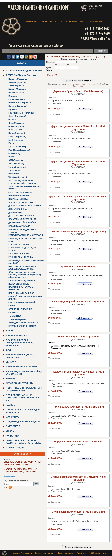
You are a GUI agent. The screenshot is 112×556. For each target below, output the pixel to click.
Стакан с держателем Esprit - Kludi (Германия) (78, 512)
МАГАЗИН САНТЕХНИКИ (56, 57)
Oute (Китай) (14, 153)
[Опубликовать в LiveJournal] (22, 57)
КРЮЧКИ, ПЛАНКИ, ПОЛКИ (20, 257)
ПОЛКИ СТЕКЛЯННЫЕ (18, 284)
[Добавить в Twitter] (17, 57)
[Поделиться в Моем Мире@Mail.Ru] (26, 57)
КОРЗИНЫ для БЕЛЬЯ (18, 244)
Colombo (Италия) (16, 99)
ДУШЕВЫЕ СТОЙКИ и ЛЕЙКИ (22, 223)
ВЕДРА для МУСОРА (18, 199)
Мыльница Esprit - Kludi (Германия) (78, 336)
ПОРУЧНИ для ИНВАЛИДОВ (21, 293)
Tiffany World (14, 170)
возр (77, 84)
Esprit (11, 143)
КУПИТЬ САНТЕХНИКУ (73, 21)
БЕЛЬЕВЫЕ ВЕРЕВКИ (18, 195)
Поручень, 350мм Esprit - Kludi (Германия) (78, 441)
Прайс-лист (82, 553)
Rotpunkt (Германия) (17, 79)
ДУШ (8, 350)
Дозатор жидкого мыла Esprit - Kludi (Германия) (78, 231)
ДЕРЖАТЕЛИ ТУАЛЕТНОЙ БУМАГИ (24, 206)
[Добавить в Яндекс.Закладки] (35, 57)
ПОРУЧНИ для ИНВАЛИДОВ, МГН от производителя (24, 389)
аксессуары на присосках (20, 192)
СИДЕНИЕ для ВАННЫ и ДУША (23, 421)
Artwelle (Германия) (17, 82)
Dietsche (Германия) (17, 106)
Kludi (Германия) (16, 140)
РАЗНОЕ (10, 405)
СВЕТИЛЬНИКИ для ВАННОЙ (21, 302)
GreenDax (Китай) (16, 126)
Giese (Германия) (16, 123)
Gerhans (12, 119)
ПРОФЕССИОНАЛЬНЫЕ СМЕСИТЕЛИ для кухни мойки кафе (22, 397)
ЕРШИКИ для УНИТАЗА (19, 226)
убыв (82, 84)
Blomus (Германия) (17, 89)
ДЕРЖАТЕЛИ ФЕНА (17, 209)
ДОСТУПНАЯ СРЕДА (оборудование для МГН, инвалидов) (19, 342)
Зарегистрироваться (45, 553)
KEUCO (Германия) (17, 136)
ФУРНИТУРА (12, 435)
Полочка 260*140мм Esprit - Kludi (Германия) (78, 407)
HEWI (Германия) (16, 130)
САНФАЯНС (12, 416)
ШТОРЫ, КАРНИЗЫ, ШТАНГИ (22, 326)
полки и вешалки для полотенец (23, 280)
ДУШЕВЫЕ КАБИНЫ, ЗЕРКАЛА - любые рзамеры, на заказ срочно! (22, 463)
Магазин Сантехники (22, 553)
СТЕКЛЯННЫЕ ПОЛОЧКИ (20, 309)
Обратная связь (98, 553)
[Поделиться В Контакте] (13, 57)
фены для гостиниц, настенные (23, 323)
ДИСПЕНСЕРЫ (15, 212)
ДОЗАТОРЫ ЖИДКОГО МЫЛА (22, 219)
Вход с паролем (65, 553)
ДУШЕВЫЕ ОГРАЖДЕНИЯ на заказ (24, 70)
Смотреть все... (10, 476)
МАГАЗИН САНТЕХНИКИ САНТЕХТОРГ (38, 7)
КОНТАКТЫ (96, 21)
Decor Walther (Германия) (20, 103)
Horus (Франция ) (16, 133)
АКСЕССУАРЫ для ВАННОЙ (21, 75)
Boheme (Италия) (16, 92)
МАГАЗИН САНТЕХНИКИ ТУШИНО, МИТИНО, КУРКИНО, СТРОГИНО (21, 470)
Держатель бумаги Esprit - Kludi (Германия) (78, 91)
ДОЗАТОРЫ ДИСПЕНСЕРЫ (21, 216)
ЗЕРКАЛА (11, 362)
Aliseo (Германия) (16, 86)
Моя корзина (95, 6)
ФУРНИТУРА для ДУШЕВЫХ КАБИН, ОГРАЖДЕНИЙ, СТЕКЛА (23, 441)
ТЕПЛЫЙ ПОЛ (14, 316)
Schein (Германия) (17, 167)
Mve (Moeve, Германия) (19, 150)
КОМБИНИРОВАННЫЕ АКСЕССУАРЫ (25, 235)
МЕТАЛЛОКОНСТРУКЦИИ (19, 383)
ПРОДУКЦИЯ (49, 21)
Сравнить (55, 114)
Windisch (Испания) (17, 177)
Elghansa (12, 109)
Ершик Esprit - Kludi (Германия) (78, 266)
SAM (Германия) (15, 160)
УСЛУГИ (10, 431)
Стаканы (12, 306)
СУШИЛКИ (13, 312)
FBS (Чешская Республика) (21, 113)
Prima (11, 157)
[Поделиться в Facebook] (9, 57)
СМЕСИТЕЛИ (13, 426)
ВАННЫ (10, 330)
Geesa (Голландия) (17, 116)
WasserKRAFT (14, 174)
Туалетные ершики (17, 319)
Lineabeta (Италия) (17, 147)
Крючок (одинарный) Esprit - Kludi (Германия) (78, 301)
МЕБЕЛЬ (10, 378)
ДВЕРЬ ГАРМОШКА (16, 335)
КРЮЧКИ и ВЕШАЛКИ (18, 254)
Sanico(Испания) (16, 163)
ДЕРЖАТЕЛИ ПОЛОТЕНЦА (20, 202)
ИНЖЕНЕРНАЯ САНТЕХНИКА (22, 366)
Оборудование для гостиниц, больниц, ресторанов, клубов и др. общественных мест (25, 274)
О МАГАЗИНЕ (30, 21)
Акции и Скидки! (15, 447)
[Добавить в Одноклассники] (31, 57)
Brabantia (12, 96)
